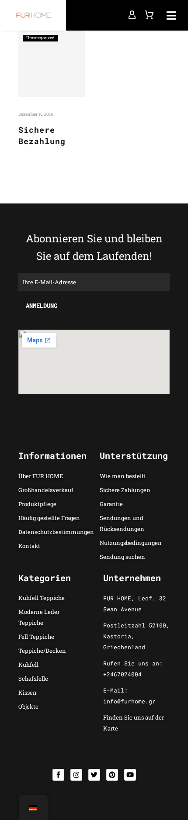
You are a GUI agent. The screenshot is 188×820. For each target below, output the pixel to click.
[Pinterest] (112, 775)
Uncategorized (40, 38)
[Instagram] (76, 775)
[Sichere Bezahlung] (51, 64)
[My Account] (132, 15)
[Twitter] (94, 775)
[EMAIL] (94, 281)
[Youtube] (130, 775)
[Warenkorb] (149, 15)
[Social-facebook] (58, 775)
